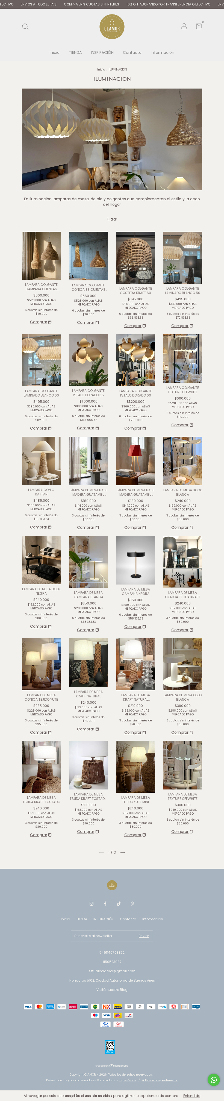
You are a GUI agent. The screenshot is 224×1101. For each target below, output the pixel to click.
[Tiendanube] (112, 1066)
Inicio (55, 52)
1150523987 (112, 961)
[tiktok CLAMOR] (119, 904)
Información (162, 52)
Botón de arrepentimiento (160, 1080)
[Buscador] (27, 27)
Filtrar (112, 219)
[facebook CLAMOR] (105, 904)
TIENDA (75, 52)
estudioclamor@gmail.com (112, 971)
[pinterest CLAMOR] (132, 904)
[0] (196, 27)
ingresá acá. (128, 1080)
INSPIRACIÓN (102, 52)
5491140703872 (112, 952)
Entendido (191, 1095)
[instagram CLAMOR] (91, 904)
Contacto (132, 52)
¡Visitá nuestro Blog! (112, 989)
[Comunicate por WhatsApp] (214, 1080)
